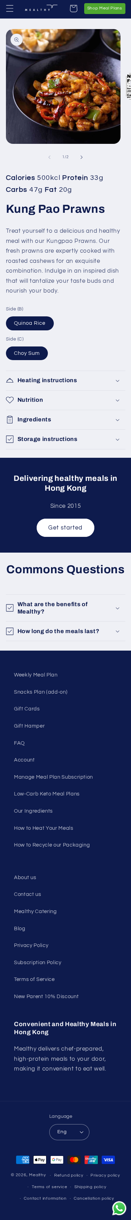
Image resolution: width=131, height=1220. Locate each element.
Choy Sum (27, 353)
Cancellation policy (94, 1198)
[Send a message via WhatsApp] (119, 1208)
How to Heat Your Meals (43, 828)
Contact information (45, 1198)
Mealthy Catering (35, 911)
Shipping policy (90, 1187)
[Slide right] (81, 157)
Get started (65, 528)
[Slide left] (49, 157)
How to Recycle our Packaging (52, 845)
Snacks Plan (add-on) (40, 692)
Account (24, 760)
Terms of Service (34, 979)
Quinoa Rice (30, 323)
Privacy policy (105, 1175)
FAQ (19, 743)
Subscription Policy (37, 962)
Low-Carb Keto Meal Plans (47, 794)
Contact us (27, 894)
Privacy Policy (31, 945)
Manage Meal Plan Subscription (53, 777)
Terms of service (49, 1187)
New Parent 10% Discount (46, 996)
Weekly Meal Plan (36, 675)
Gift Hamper (29, 726)
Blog (20, 928)
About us (25, 877)
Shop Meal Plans (106, 8)
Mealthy (37, 1175)
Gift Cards (27, 708)
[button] (9, 8)
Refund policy (68, 1175)
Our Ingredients (33, 811)
